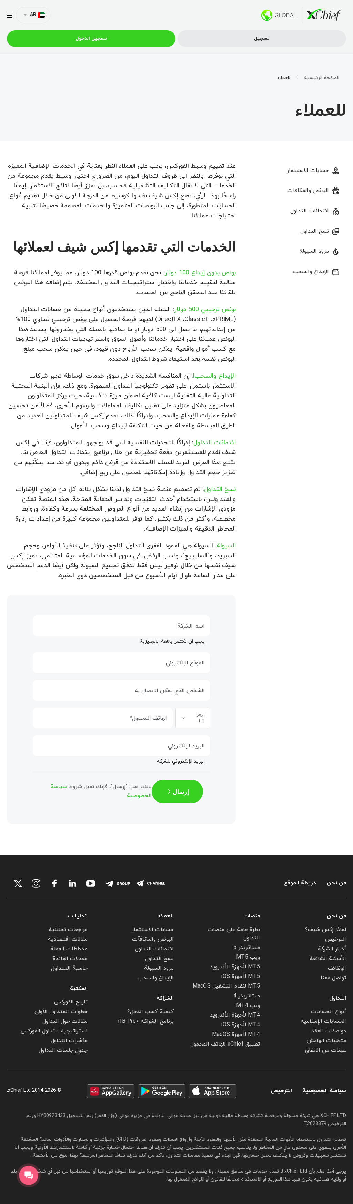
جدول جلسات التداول (63, 1050)
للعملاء (166, 916)
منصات (251, 916)
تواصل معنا (333, 978)
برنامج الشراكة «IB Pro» (145, 1021)
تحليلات (78, 916)
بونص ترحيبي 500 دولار (205, 309)
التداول (337, 998)
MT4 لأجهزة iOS (240, 1025)
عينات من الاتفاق (325, 1050)
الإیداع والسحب (311, 271)
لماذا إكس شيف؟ (325, 929)
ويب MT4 (248, 1005)
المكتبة (79, 988)
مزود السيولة (314, 251)
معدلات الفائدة (70, 958)
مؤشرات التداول (69, 1041)
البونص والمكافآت (308, 190)
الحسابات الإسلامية (323, 1021)
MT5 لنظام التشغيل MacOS (226, 986)
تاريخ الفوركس (71, 1002)
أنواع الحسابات (328, 1012)
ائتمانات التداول (309, 211)
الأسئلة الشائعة (328, 958)
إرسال (181, 791)
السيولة (226, 546)
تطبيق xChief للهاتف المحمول (225, 1044)
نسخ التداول (314, 231)
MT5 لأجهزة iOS (240, 976)
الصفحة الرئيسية (321, 78)
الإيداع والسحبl (214, 376)
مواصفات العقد (328, 1031)
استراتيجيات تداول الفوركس (54, 1031)
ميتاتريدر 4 (246, 996)
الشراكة (165, 998)
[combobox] (192, 718)
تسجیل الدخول (91, 38)
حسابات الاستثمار (308, 170)
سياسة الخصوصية (324, 1091)
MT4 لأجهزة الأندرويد (235, 1015)
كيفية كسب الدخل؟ (150, 1012)
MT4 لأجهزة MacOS (236, 1034)
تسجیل (262, 38)
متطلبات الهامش (326, 1041)
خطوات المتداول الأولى (61, 1012)
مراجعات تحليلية (68, 929)
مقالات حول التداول (65, 1021)
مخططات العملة (69, 949)
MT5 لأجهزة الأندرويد (235, 967)
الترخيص (335, 939)
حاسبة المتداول (69, 968)
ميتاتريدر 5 (246, 947)
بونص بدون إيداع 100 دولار (200, 273)
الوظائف (337, 968)
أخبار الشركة (332, 949)
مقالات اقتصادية (68, 939)
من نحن (336, 883)
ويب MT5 (248, 957)
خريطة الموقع (300, 883)
